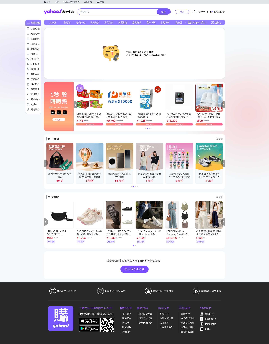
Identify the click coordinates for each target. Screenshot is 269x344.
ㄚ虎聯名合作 (166, 327)
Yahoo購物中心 (59, 11)
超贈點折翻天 (145, 313)
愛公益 (178, 22)
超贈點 (218, 22)
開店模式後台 (187, 322)
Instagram (210, 323)
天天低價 (108, 22)
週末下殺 (150, 22)
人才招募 (164, 322)
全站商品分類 (187, 331)
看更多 (219, 138)
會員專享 (164, 22)
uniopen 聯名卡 (199, 22)
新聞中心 (210, 313)
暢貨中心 (80, 22)
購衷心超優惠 (145, 318)
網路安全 (126, 318)
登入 (182, 11)
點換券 (53, 22)
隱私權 (125, 322)
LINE (208, 328)
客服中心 (164, 313)
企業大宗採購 (166, 318)
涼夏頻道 (122, 22)
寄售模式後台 (187, 318)
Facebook (210, 318)
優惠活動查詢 (145, 322)
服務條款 (126, 327)
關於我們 (126, 313)
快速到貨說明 (187, 327)
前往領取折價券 (135, 269)
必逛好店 (136, 22)
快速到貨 (94, 22)
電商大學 (185, 313)
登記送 (67, 22)
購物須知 (126, 331)
